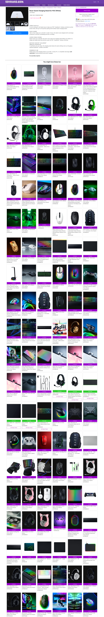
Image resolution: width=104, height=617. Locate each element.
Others (59, 7)
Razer (44, 7)
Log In (94, 1)
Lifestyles (59, 5)
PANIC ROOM (67, 5)
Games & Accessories (35, 7)
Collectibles (37, 5)
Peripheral (50, 7)
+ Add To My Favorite (35, 18)
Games (43, 5)
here (91, 15)
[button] (98, 1)
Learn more (87, 21)
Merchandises (51, 5)
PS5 (55, 7)
